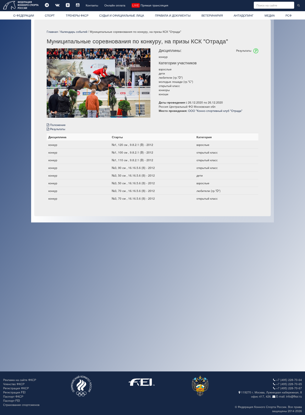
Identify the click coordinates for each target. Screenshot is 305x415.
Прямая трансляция (150, 5)
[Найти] (298, 5)
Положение (57, 125)
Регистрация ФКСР (16, 388)
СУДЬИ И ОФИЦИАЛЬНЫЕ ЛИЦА (121, 15)
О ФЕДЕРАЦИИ (23, 15)
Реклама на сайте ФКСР (19, 380)
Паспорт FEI (11, 400)
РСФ (288, 15)
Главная (52, 31)
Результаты (57, 129)
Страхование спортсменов (21, 405)
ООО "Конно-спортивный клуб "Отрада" (215, 111)
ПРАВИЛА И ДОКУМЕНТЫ (172, 15)
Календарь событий (73, 31)
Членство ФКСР (13, 384)
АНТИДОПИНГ (244, 15)
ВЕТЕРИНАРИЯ (212, 15)
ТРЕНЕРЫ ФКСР (77, 15)
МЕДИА (270, 15)
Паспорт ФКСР (13, 396)
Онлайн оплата (114, 5)
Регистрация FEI (14, 392)
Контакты (92, 5)
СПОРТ (50, 15)
